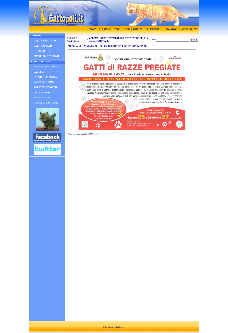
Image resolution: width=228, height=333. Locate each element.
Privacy (121, 327)
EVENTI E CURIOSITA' (73, 39)
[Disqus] (133, 185)
